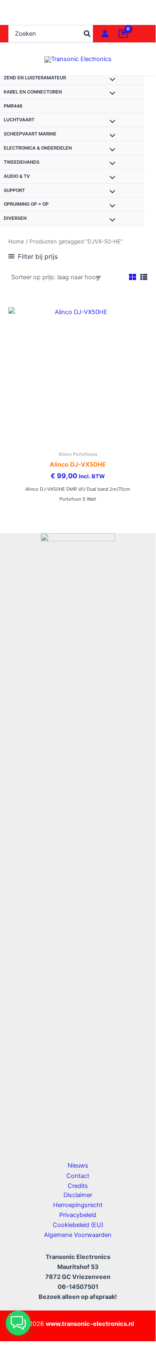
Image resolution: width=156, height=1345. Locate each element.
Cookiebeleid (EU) (78, 1225)
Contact (77, 1176)
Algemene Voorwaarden (78, 1235)
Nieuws (78, 1165)
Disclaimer (77, 1195)
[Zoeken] (87, 33)
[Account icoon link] (105, 33)
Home (16, 241)
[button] (18, 1323)
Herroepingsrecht (77, 1205)
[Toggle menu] (110, 80)
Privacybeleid (77, 1215)
